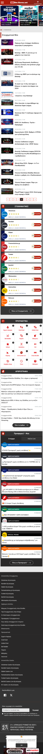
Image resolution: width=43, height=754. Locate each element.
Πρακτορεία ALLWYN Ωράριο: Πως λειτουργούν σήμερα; (20, 385)
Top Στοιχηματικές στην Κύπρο (11, 612)
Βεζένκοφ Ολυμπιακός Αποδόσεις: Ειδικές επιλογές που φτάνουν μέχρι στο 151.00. (27, 65)
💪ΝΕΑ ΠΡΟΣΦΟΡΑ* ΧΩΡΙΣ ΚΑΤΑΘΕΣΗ (15, 515)
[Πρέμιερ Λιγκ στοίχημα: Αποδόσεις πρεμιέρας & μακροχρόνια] (7, 42)
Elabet (10, 232)
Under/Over (4, 643)
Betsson (11, 298)
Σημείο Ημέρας (6, 636)
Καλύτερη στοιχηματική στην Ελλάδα (13, 625)
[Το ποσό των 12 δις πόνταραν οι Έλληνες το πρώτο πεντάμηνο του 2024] (7, 83)
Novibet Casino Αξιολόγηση (10, 668)
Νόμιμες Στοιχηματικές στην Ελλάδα (13, 608)
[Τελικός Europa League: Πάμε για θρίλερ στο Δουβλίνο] (7, 182)
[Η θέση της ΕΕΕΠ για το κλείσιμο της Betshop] (7, 73)
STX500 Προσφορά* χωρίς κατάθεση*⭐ (16, 450)
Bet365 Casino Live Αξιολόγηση (11, 681)
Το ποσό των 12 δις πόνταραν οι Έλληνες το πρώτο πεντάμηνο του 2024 (26, 86)
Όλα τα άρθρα (20, 425)
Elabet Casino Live (7, 671)
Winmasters (12, 276)
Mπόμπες (4, 653)
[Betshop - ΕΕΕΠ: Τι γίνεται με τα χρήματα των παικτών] (7, 52)
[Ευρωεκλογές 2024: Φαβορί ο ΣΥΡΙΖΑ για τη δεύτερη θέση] (7, 131)
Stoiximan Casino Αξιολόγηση (10, 665)
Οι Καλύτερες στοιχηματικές (10, 615)
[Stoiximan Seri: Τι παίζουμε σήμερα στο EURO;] (7, 112)
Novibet (11, 222)
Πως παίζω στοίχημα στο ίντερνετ (12, 622)
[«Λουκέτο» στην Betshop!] (7, 95)
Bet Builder (4, 647)
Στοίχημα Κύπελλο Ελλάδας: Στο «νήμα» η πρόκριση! (19, 378)
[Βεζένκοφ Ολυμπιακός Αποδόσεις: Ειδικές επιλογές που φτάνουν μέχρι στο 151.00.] (7, 62)
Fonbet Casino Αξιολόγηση (9, 678)
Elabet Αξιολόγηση (7, 587)
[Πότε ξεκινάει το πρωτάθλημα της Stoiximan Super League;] (7, 102)
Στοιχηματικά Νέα (6, 376)
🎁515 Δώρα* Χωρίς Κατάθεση (13, 503)
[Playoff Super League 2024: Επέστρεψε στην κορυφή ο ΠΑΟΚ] (7, 191)
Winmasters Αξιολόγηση (9, 600)
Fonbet (10, 254)
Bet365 (11, 265)
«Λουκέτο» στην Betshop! (23, 96)
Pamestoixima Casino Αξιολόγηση (12, 675)
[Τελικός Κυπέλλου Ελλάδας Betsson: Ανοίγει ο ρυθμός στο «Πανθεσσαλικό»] (7, 172)
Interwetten (12, 287)
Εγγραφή (35, 710)
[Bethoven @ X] (11, 695)
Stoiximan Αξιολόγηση (8, 580)
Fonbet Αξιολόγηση (7, 594)
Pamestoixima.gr (14, 243)
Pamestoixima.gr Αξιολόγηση (10, 590)
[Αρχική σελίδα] (1, 29)
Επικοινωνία (5, 628)
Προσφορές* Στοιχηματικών (10, 618)
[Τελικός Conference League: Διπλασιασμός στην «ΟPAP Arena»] (7, 141)
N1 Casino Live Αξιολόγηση (9, 685)
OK (21, 745)
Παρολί (3, 650)
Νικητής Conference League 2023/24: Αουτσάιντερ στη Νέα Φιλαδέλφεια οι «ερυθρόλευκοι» (28, 154)
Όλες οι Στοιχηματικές (20, 311)
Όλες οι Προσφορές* (20, 563)
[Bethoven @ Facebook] (5, 695)
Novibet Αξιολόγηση (7, 584)
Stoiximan (11, 211)
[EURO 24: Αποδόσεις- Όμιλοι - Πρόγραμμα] (7, 122)
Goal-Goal (4, 640)
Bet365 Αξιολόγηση (7, 597)
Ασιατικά (4, 657)
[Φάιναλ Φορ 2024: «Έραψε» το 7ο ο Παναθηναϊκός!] (7, 162)
